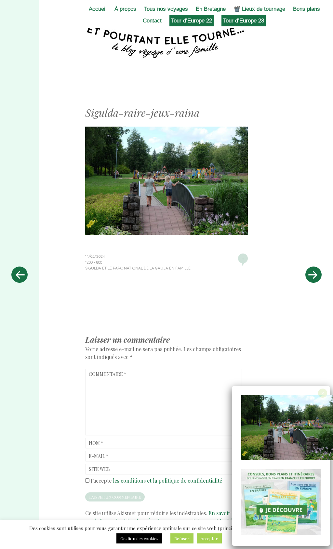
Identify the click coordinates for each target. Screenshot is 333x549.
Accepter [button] (209, 538)
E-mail (98, 456)
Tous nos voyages (166, 9)
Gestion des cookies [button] (139, 538)
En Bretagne (211, 9)
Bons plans (306, 9)
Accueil (98, 9)
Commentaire (107, 374)
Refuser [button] (182, 538)
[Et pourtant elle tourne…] (166, 41)
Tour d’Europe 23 (243, 21)
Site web (99, 469)
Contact (152, 21)
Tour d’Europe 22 (191, 21)
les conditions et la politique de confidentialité (167, 480)
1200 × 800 (93, 262)
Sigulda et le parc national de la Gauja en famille (138, 268)
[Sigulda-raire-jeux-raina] (166, 233)
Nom (96, 443)
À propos (125, 9)
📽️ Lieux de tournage (259, 9)
